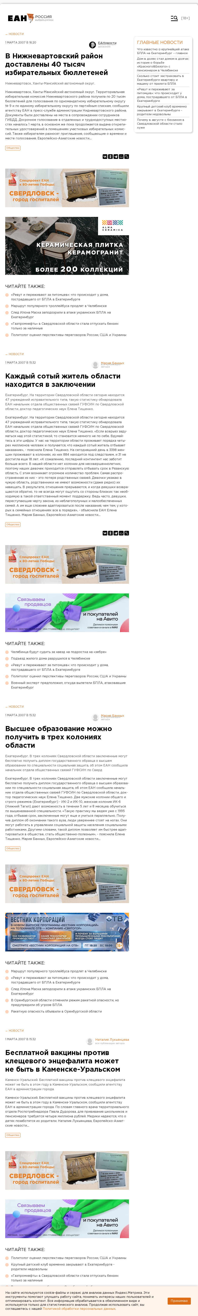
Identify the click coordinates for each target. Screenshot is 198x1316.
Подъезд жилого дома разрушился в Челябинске (50, 658)
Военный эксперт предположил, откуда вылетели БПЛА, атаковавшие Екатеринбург (68, 685)
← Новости (14, 34)
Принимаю (179, 1301)
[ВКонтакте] (105, 156)
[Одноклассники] (110, 156)
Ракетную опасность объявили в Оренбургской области (56, 1011)
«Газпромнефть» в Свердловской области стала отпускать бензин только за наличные (64, 326)
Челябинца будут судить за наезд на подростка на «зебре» (59, 652)
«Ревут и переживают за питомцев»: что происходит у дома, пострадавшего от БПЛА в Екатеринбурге (59, 297)
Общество (12, 148)
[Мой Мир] (121, 156)
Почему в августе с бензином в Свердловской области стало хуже (160, 124)
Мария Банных (112, 363)
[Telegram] (116, 156)
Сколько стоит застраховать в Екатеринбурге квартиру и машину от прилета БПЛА (160, 80)
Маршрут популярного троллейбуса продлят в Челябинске (59, 306)
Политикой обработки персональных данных (79, 1308)
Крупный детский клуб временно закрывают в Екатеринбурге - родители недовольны (62, 1267)
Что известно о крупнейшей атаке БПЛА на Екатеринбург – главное (163, 51)
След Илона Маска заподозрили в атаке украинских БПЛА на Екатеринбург (61, 315)
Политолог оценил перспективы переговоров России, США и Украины (68, 335)
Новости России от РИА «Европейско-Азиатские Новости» (21, 18)
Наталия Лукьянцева (112, 1039)
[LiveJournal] (126, 156)
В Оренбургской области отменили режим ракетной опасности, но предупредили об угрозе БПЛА (65, 1003)
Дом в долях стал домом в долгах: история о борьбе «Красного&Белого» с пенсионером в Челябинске (163, 65)
